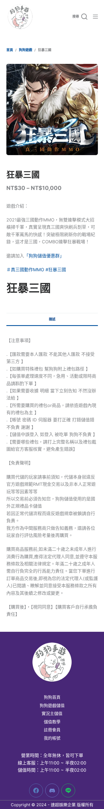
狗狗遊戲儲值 (52, 705)
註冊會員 (52, 730)
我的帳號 (52, 738)
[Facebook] (36, 790)
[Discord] (52, 790)
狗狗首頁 (52, 697)
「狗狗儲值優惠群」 (44, 256)
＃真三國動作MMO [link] (25, 269)
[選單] (95, 16)
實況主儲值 (52, 713)
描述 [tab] (52, 319)
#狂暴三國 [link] (55, 269)
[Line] (68, 790)
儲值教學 (52, 722)
